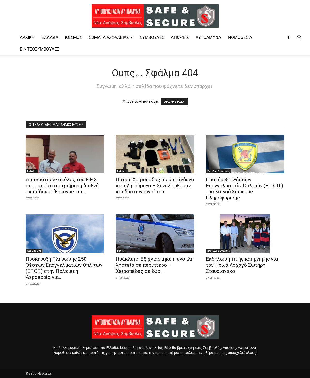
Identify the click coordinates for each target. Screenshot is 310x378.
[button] (299, 37)
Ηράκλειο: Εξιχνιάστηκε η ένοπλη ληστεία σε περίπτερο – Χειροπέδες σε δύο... (155, 265)
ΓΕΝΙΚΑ (121, 250)
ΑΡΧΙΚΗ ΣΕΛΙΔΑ (174, 101)
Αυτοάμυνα (208, 37)
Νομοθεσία (240, 37)
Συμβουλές (152, 37)
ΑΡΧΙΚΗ (27, 37)
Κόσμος (73, 37)
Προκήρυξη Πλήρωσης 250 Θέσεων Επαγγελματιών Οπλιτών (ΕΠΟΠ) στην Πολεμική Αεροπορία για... (64, 268)
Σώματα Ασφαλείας (109, 37)
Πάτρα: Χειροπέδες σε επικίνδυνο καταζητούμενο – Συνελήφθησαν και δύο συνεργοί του (155, 186)
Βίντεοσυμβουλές (39, 49)
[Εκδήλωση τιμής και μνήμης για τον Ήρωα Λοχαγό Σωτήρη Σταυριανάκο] (245, 233)
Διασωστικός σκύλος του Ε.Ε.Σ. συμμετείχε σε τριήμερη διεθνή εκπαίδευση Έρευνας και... (62, 186)
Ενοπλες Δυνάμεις (218, 171)
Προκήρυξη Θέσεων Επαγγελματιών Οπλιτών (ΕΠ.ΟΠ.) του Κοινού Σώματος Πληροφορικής (244, 189)
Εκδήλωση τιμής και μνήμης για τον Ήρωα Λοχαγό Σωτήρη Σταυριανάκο (242, 265)
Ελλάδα (50, 37)
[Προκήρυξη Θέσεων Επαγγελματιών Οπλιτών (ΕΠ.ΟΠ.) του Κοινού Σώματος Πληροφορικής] (245, 154)
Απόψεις (180, 37)
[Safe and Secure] (155, 16)
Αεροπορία (34, 250)
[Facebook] (288, 37)
